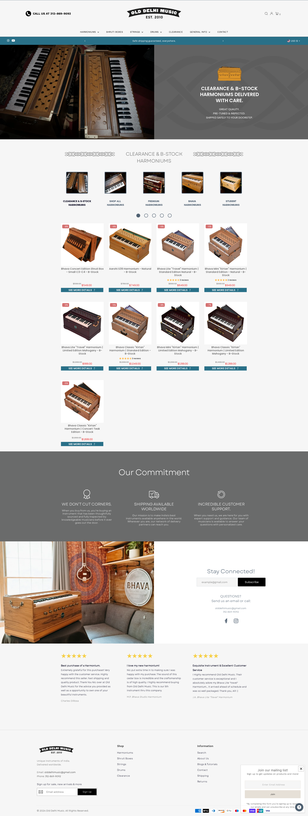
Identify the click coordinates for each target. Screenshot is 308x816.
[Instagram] (8, 41)
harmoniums (115, 204)
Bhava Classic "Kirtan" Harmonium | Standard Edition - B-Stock (130, 350)
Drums (154, 32)
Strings (135, 32)
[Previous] (85, 41)
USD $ (294, 41)
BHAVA (192, 201)
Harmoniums (88, 32)
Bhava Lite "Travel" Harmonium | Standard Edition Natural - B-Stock (178, 272)
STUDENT (231, 201)
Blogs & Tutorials (207, 764)
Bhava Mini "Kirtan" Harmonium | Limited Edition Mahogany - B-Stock (178, 350)
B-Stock (85, 201)
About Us (203, 758)
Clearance (176, 32)
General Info (199, 32)
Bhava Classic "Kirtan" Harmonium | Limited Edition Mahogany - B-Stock (226, 350)
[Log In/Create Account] (271, 13)
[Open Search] (266, 13)
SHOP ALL (115, 201)
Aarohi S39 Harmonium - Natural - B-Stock (130, 270)
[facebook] (226, 621)
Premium (154, 201)
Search (201, 753)
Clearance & (71, 201)
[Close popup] (301, 768)
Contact (222, 32)
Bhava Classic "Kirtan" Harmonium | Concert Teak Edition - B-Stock (82, 429)
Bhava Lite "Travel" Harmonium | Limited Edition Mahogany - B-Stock (82, 350)
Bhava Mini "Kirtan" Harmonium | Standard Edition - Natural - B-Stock (226, 272)
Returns (202, 781)
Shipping (203, 776)
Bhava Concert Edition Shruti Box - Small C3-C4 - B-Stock (82, 270)
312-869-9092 (53, 776)
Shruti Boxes (114, 32)
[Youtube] (13, 41)
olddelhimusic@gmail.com (60, 772)
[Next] (223, 41)
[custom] (236, 621)
